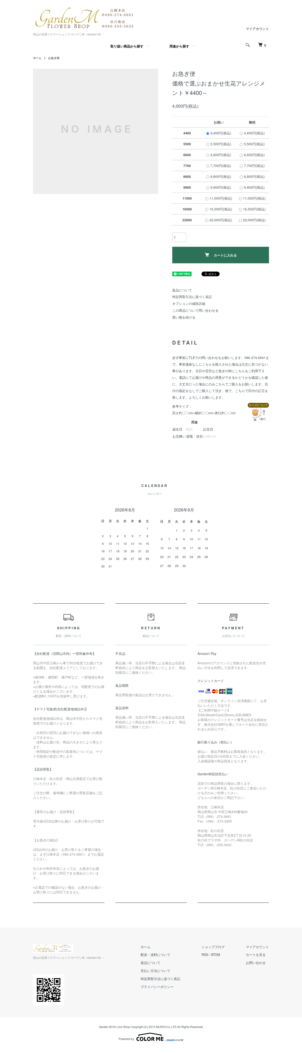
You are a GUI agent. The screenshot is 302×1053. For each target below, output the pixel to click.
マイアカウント (257, 28)
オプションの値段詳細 (188, 303)
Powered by (126, 1039)
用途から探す (179, 46)
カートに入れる (225, 255)
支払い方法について (155, 970)
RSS (204, 954)
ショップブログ (213, 946)
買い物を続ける (183, 317)
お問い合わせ (256, 962)
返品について (182, 290)
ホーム (37, 58)
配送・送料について (155, 954)
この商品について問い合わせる (195, 310)
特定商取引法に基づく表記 (192, 296)
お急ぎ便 (53, 58)
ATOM (215, 954)
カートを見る (256, 954)
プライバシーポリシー (157, 986)
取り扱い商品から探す (126, 46)
